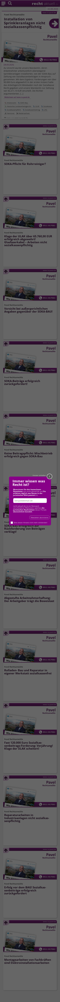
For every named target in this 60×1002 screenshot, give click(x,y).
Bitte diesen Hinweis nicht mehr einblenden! (30, 522)
